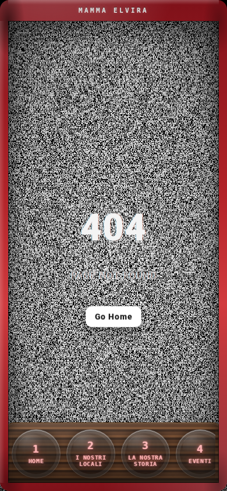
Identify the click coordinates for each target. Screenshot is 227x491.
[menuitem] (36, 453)
